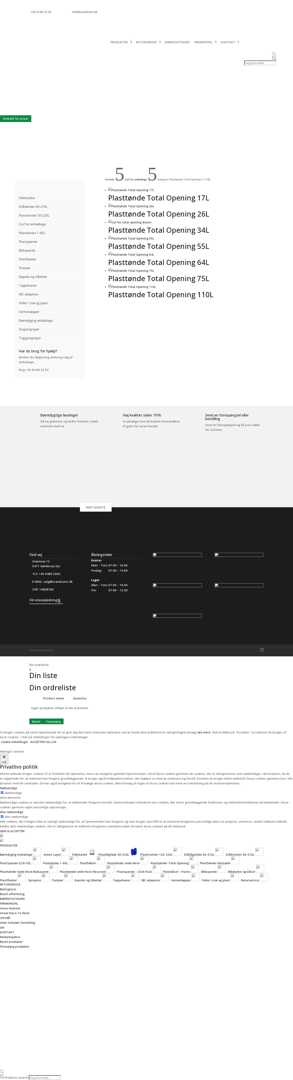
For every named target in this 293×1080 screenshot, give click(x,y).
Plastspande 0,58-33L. (16, 863)
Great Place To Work (14, 913)
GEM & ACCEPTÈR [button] (12, 831)
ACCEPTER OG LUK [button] (43, 742)
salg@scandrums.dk (58, 581)
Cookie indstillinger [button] (14, 742)
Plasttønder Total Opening (170, 863)
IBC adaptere (28, 294)
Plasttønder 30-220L (34, 215)
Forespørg (53, 721)
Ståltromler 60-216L (240, 854)
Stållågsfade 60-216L (199, 854)
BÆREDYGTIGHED (177, 42)
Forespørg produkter (14, 946)
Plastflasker (27, 259)
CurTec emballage (32, 224)
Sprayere (35, 880)
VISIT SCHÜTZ (96, 507)
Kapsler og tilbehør (33, 277)
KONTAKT (228, 42)
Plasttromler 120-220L (156, 854)
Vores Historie (10, 908)
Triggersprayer (30, 338)
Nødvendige (13, 793)
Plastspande (28, 241)
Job (2, 927)
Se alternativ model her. (17, 109)
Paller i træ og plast (33, 303)
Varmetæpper (29, 312)
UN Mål (5, 918)
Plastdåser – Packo (177, 871)
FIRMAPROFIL (203, 42)
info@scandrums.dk (84, 12)
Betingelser (8, 889)
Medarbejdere (10, 937)
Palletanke (27, 198)
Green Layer (52, 854)
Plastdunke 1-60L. (32, 233)
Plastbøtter (88, 863)
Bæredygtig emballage (36, 320)
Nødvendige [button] (8, 788)
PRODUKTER (119, 42)
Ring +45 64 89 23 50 (34, 370)
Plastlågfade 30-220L (114, 854)
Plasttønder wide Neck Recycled (83, 871)
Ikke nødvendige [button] (11, 812)
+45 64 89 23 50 (40, 12)
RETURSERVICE (146, 42)
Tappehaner (28, 285)
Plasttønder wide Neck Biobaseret (24, 871)
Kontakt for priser (15, 118)
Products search (17, 1077)
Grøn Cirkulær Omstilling (17, 923)
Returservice (250, 880)
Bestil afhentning (12, 894)
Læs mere (203, 732)
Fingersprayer (29, 329)
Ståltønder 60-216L (33, 206)
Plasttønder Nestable (215, 863)
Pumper (24, 268)
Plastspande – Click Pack (135, 871)
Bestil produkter (11, 942)
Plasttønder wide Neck (123, 863)
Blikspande (27, 250)
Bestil (36, 721)
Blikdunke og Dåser (242, 871)
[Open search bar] (259, 54)
